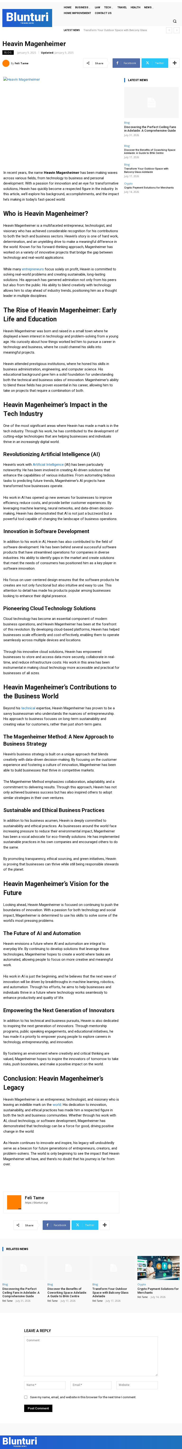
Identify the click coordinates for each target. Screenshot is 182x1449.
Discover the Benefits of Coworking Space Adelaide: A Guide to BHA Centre (149, 151)
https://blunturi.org (36, 1202)
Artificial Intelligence (48, 464)
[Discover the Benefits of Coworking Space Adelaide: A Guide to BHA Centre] (68, 1268)
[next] (177, 30)
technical (28, 708)
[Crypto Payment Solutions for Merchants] (158, 1268)
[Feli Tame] (6, 63)
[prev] (169, 30)
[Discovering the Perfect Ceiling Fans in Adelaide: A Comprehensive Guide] (151, 102)
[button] (175, 21)
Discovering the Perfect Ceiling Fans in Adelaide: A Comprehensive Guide (150, 129)
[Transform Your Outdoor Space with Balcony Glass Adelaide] (113, 1268)
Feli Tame (21, 63)
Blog (8, 52)
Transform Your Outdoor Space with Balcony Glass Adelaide (146, 170)
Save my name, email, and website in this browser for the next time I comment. (83, 1397)
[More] (175, 63)
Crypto (128, 183)
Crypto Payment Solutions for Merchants (109, 30)
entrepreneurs (33, 269)
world (57, 1105)
